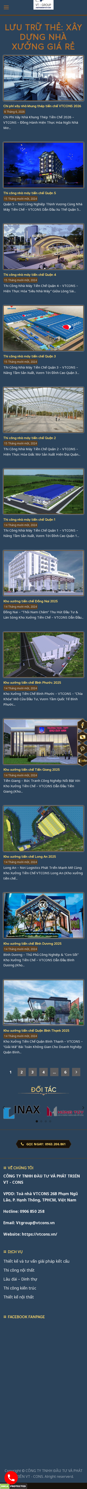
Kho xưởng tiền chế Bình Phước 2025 (32, 682)
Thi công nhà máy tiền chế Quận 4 (29, 274)
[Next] (83, 1107)
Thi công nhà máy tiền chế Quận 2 (29, 438)
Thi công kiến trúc (19, 1288)
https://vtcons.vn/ (39, 1234)
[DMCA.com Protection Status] (13, 1486)
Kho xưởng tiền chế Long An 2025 (29, 856)
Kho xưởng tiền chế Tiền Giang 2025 (31, 769)
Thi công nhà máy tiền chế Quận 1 (29, 519)
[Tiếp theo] (76, 1072)
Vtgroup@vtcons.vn (35, 1222)
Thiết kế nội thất (18, 1297)
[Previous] (4, 1107)
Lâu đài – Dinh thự (20, 1279)
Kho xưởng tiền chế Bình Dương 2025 (32, 943)
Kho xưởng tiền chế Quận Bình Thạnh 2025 (36, 1030)
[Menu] (6, 7)
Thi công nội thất (19, 1270)
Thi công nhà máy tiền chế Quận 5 (29, 193)
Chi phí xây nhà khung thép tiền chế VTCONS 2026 (42, 106)
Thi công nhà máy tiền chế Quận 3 (29, 356)
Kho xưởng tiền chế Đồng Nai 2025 (30, 601)
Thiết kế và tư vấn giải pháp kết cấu (36, 1261)
